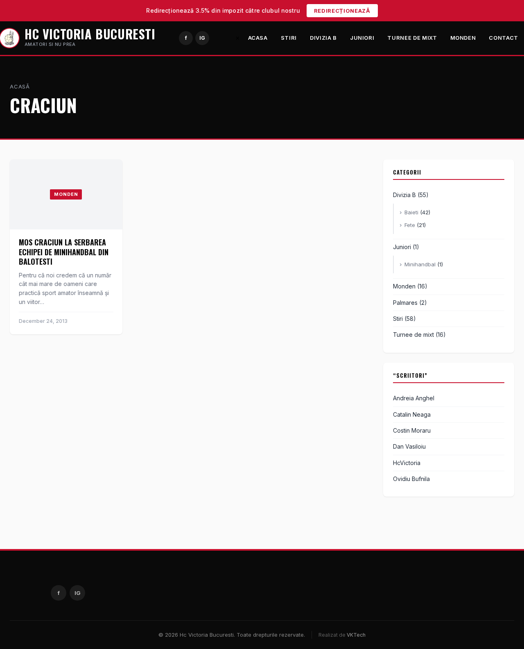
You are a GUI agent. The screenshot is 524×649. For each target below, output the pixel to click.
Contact (503, 37)
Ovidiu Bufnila (411, 478)
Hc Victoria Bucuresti (90, 34)
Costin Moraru (412, 430)
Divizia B (323, 37)
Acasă (20, 86)
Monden (463, 37)
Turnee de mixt (412, 37)
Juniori (362, 37)
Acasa (258, 37)
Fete (409, 225)
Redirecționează (342, 10)
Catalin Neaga (412, 414)
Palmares (405, 302)
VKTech (356, 635)
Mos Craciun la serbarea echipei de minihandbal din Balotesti (63, 252)
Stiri (289, 37)
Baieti (411, 212)
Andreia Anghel (413, 398)
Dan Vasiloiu (409, 446)
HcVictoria (406, 462)
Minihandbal (420, 264)
